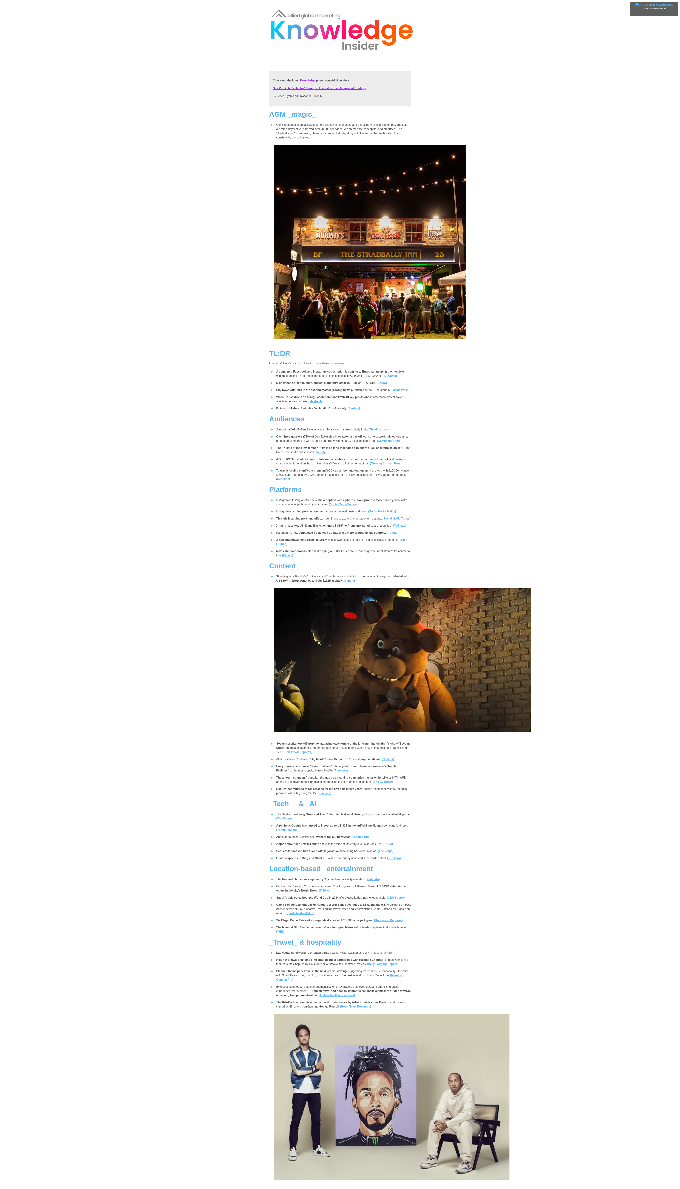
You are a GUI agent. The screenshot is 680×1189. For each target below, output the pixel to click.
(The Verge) (284, 818)
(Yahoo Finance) (287, 829)
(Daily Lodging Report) (382, 964)
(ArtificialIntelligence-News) (336, 995)
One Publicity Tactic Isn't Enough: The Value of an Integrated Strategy (319, 88)
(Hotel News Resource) (355, 1006)
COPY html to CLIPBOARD (654, 4)
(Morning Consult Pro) (385, 463)
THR (280, 931)
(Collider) (388, 759)
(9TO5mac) (391, 375)
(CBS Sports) (396, 897)
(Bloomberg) (360, 836)
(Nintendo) (373, 879)
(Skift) (388, 952)
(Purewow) (341, 770)
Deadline (283, 479)
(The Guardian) (379, 429)
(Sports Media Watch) (300, 913)
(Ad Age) (392, 532)
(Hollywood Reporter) (298, 752)
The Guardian (383, 781)
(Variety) (320, 452)
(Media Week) (400, 389)
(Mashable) (316, 401)
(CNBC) (382, 382)
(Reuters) (354, 408)
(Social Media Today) (343, 504)
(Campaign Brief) (388, 440)
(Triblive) (324, 890)
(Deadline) (324, 793)
